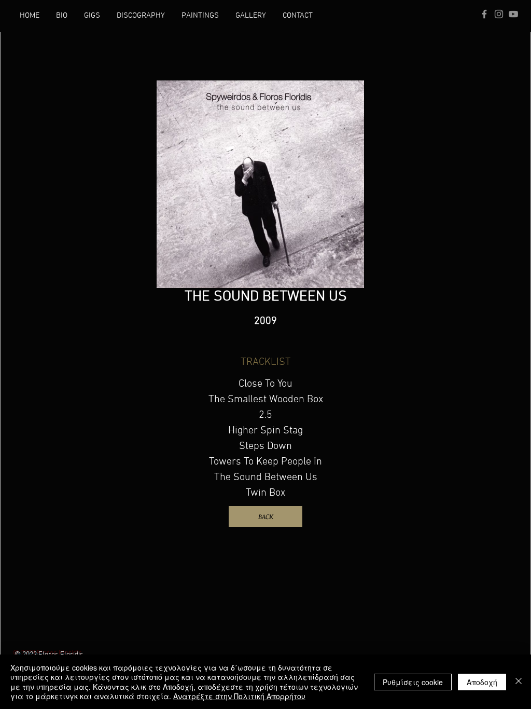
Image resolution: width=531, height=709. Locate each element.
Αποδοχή (482, 682)
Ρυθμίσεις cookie (413, 682)
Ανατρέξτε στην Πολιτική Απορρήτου (239, 696)
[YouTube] (513, 14)
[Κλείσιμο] (518, 682)
